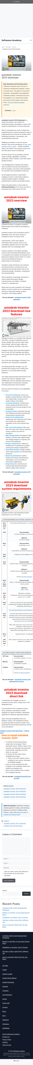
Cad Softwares (7, 995)
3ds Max (5, 965)
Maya (4, 1011)
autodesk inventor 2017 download (15, 791)
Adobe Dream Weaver (9, 978)
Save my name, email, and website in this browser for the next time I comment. (16, 873)
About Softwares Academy (11, 1034)
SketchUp (5, 1020)
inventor (14, 47)
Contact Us (6, 1037)
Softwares (5, 1024)
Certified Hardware (26, 576)
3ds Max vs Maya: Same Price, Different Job (15, 952)
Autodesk (8, 47)
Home (3, 47)
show (14, 110)
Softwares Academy (11, 40)
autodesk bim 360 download (13, 826)
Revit (4, 1016)
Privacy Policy (6, 1039)
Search (4, 890)
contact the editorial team (12, 814)
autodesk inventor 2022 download (15, 794)
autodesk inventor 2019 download (15, 797)
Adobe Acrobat (7, 974)
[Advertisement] (16, 20)
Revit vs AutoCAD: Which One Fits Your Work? (15, 958)
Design (4, 999)
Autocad (5, 986)
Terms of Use (6, 1045)
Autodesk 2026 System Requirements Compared (14, 937)
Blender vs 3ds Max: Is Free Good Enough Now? (15, 942)
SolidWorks (6, 1028)
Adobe (4, 970)
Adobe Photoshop (8, 982)
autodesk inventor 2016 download (15, 789)
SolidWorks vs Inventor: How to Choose (15, 917)
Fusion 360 (6, 1003)
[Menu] (16, 2)
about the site (21, 812)
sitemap (5, 1042)
